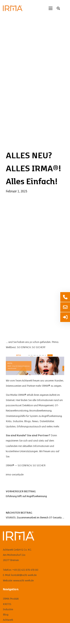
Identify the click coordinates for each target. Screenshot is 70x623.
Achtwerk (8, 620)
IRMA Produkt (11, 599)
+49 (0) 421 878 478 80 (25, 570)
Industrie (8, 609)
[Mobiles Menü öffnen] (50, 8)
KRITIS (7, 604)
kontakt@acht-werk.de (24, 575)
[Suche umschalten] (58, 8)
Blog (5, 615)
